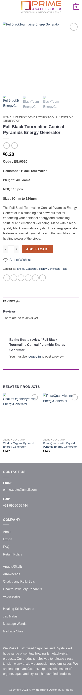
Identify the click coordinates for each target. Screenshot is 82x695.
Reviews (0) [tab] (11, 301)
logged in (34, 356)
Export (7, 539)
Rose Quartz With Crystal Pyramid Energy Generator (60, 445)
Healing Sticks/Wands (18, 608)
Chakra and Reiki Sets (19, 581)
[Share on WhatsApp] (6, 277)
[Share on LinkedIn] (42, 277)
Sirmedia (67, 689)
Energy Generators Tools (36, 117)
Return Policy (12, 554)
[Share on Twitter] (21, 277)
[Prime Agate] (41, 7)
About (7, 532)
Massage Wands (14, 623)
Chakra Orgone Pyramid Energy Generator (18, 445)
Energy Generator (27, 268)
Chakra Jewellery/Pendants (22, 589)
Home (7, 117)
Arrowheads (11, 574)
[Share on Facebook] (14, 277)
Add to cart (37, 249)
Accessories (11, 596)
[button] (5, 7)
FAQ (6, 547)
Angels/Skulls (12, 566)
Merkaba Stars (13, 631)
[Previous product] (14, 145)
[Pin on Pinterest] (35, 277)
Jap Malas (10, 616)
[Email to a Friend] (28, 277)
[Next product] (6, 145)
